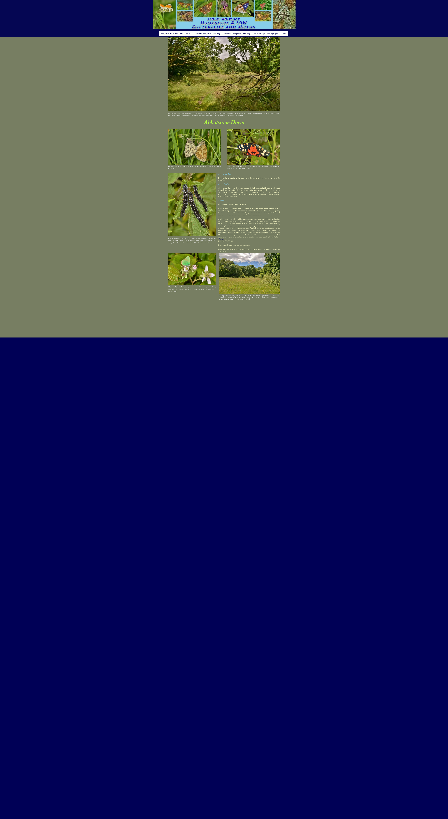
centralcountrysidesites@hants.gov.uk (236, 245)
